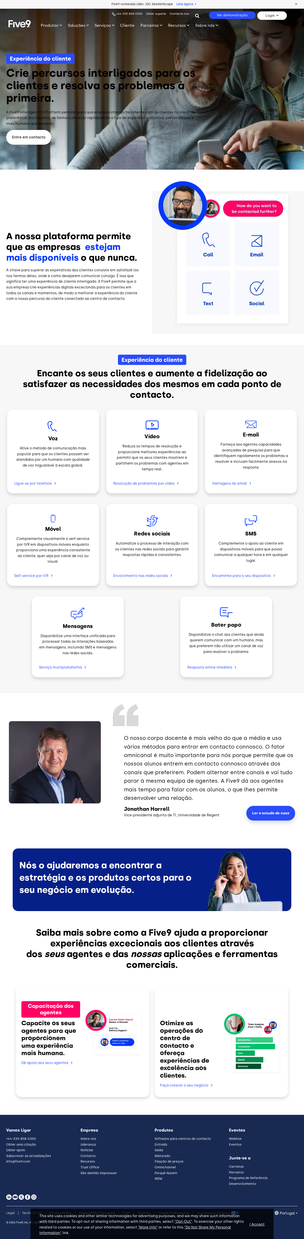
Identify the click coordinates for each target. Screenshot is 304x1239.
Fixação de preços (169, 1161)
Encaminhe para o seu (241, 576)
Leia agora (185, 4)
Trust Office (90, 1167)
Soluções (76, 25)
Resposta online (209, 667)
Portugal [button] (287, 1213)
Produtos (49, 25)
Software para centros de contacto (183, 1139)
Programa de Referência (248, 1178)
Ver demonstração (232, 15)
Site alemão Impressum (99, 1173)
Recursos (177, 25)
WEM (158, 1179)
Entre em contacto (28, 137)
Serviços (103, 25)
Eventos (235, 1144)
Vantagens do (229, 483)
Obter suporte (156, 13)
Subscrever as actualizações (28, 1156)
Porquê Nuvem (166, 1173)
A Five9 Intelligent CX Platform (33, 112)
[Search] (197, 15)
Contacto (88, 1156)
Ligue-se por (33, 483)
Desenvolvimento (242, 1184)
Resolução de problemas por (143, 483)
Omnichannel (165, 1167)
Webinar (235, 1139)
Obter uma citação (21, 1144)
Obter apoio (15, 1150)
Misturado (162, 1156)
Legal (10, 1213)
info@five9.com (18, 1161)
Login (270, 16)
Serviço (60, 667)
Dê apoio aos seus (44, 1063)
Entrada (161, 1144)
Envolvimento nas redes (140, 576)
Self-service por (31, 576)
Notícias (87, 1150)
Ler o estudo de (270, 813)
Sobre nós (205, 25)
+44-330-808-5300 (129, 13)
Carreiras (236, 1167)
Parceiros (149, 25)
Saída (159, 1150)
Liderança (88, 1144)
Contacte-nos (179, 13)
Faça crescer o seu (184, 1085)
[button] (296, 4)
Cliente (127, 25)
